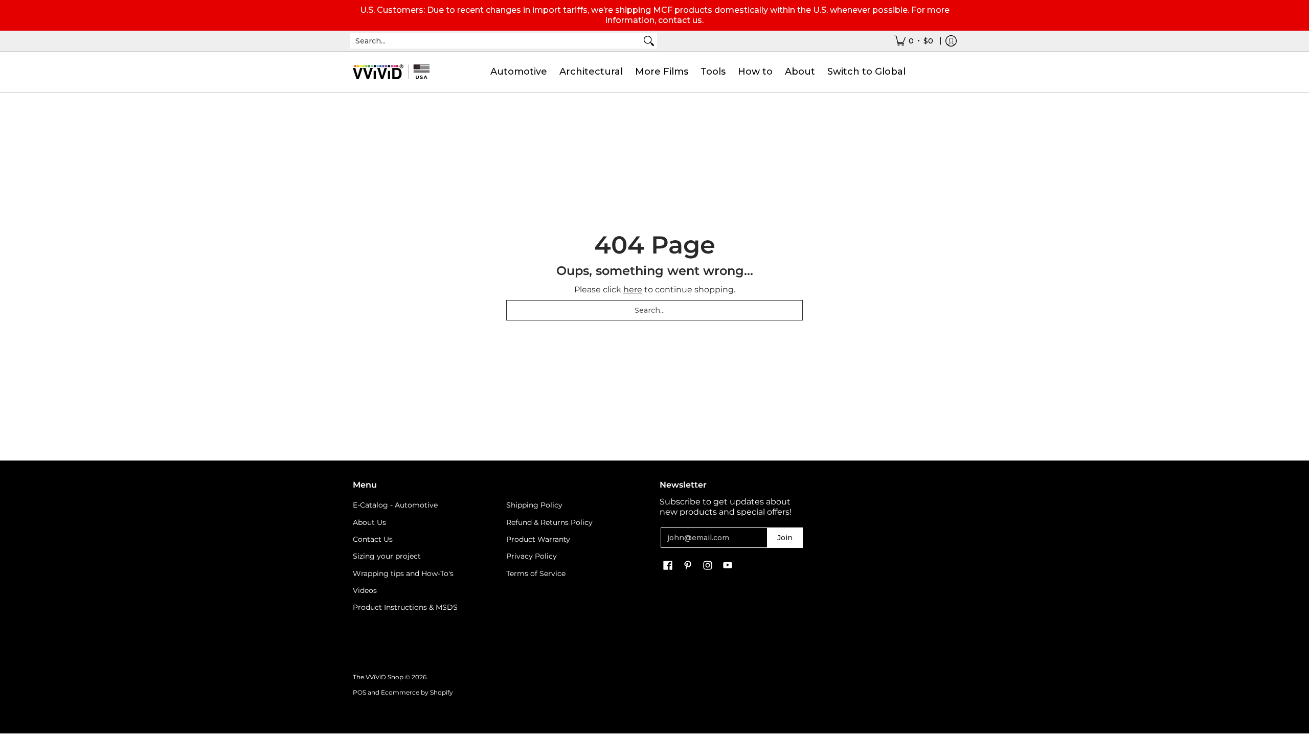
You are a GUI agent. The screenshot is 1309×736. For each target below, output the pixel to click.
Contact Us (373, 539)
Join (785, 537)
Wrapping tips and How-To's (403, 573)
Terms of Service (536, 573)
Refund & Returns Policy (549, 522)
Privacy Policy (531, 556)
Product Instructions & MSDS (405, 607)
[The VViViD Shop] (391, 72)
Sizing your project (387, 556)
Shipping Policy (534, 505)
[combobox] (495, 41)
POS (359, 692)
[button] (668, 566)
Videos (365, 590)
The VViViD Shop (378, 677)
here (632, 289)
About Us (369, 522)
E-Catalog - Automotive (395, 505)
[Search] (649, 41)
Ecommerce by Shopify (417, 692)
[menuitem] (914, 41)
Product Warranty (538, 539)
